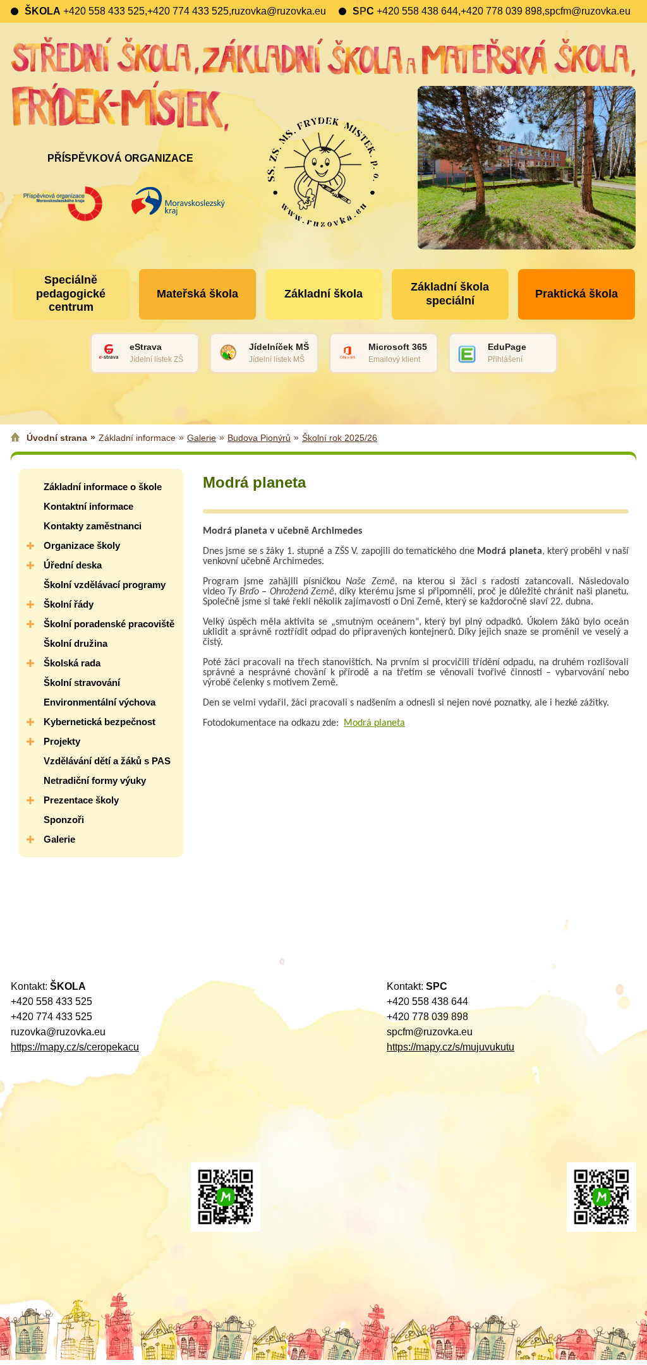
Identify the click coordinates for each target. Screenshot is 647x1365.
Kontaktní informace (88, 506)
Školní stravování (82, 682)
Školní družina (75, 643)
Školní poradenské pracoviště (109, 623)
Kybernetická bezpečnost (99, 721)
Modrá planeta (374, 723)
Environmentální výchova (99, 702)
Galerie (201, 438)
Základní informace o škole (103, 486)
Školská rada (72, 663)
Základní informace (137, 438)
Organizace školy (82, 545)
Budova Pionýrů (259, 438)
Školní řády (69, 604)
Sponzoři (64, 819)
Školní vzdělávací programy (105, 584)
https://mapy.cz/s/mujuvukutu (450, 1047)
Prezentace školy (81, 800)
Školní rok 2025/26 (339, 438)
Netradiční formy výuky (95, 780)
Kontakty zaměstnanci (93, 525)
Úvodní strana (57, 438)
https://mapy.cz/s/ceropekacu (75, 1047)
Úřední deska (73, 565)
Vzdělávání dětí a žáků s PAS (107, 760)
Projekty (62, 741)
